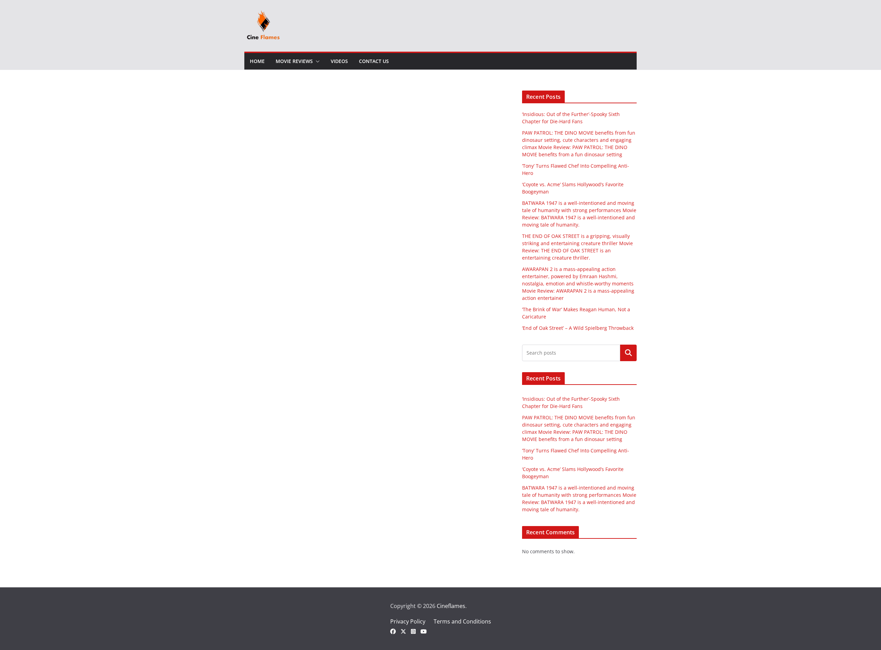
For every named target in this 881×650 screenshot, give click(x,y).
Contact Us (374, 61)
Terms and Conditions (462, 621)
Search (628, 353)
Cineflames (451, 606)
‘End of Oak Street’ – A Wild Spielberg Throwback (578, 328)
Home (257, 61)
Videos (339, 61)
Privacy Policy (407, 621)
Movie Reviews (294, 61)
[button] (316, 61)
